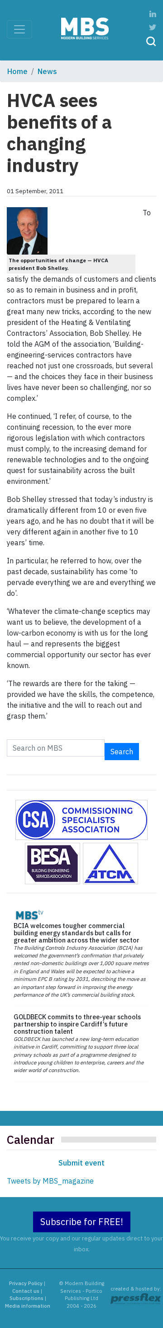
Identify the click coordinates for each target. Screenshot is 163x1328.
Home (17, 71)
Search (121, 751)
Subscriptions (26, 1298)
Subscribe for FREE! (81, 1222)
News (47, 71)
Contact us (25, 1291)
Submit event (81, 1162)
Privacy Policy (26, 1283)
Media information (27, 1306)
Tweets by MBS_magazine (50, 1180)
